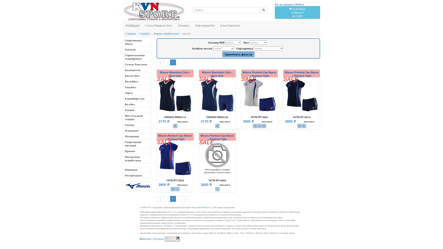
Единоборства (134, 98)
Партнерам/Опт (205, 25)
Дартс (129, 93)
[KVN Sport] (154, 11)
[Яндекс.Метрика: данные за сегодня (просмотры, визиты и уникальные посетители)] (152, 239)
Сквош (129, 125)
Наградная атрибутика (133, 158)
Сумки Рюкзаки (136, 64)
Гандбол (145, 33)
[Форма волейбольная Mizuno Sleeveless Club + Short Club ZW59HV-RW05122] (217, 95)
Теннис (130, 110)
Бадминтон (132, 70)
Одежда (130, 49)
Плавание (132, 130)
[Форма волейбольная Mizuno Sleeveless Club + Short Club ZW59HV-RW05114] (175, 95)
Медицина (132, 136)
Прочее (130, 151)
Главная (130, 33)
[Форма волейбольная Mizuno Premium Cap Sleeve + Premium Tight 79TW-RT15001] (259, 95)
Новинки (131, 169)
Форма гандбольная (166, 33)
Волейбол (131, 81)
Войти (299, 4)
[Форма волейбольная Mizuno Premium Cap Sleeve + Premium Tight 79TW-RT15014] (301, 95)
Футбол (130, 104)
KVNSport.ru (206, 207)
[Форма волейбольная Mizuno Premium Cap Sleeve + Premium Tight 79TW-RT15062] (217, 158)
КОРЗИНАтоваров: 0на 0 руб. (298, 12)
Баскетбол (132, 75)
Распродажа (133, 175)
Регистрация (284, 4)
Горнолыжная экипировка (135, 56)
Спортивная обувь (133, 42)
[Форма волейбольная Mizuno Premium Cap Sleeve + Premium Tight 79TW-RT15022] (175, 158)
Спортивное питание (133, 143)
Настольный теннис (134, 117)
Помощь (183, 25)
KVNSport (133, 25)
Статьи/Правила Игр (158, 25)
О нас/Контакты (230, 25)
